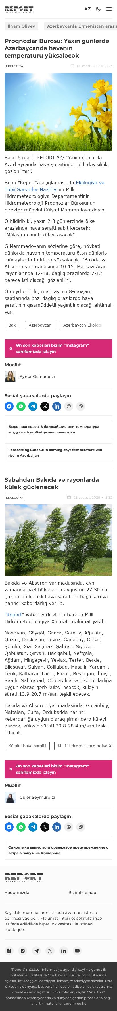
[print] (68, 406)
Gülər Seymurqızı (37, 797)
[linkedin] (56, 406)
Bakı (12, 325)
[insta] (22, 950)
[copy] (80, 406)
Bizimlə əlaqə (82, 892)
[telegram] (32, 406)
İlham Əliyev (21, 26)
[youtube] (77, 950)
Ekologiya (14, 66)
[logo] (19, 9)
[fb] (9, 406)
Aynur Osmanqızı (37, 376)
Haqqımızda (17, 892)
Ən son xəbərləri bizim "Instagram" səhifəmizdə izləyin (52, 348)
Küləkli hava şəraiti (27, 745)
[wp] (21, 406)
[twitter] (44, 406)
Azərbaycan (40, 325)
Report (14, 614)
